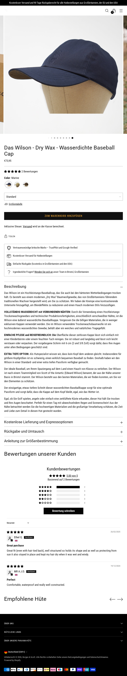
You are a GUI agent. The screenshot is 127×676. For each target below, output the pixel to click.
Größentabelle (15, 204)
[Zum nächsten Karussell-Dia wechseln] (120, 599)
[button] (12, 171)
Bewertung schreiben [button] (63, 510)
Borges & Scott (28, 657)
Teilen (11, 236)
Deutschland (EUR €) (16, 652)
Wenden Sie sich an (43, 271)
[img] (15, 532)
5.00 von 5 (72, 475)
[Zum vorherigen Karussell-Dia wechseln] (112, 599)
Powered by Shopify (12, 660)
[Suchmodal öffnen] (107, 10)
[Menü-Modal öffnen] (121, 10)
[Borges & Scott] (5, 10)
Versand (27, 226)
